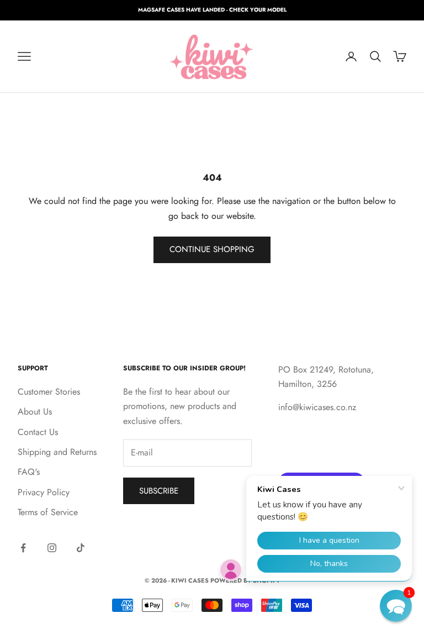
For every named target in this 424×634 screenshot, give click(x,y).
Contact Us (38, 432)
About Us (35, 411)
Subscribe (158, 491)
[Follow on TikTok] (80, 547)
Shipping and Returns (57, 452)
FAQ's (29, 471)
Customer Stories (49, 391)
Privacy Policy (44, 492)
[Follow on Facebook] (23, 547)
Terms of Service (48, 512)
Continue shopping (212, 249)
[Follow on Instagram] (51, 547)
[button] (396, 606)
